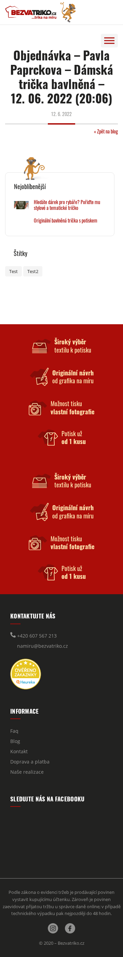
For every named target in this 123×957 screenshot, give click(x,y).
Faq (14, 731)
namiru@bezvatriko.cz (42, 646)
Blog (15, 741)
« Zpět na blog (106, 131)
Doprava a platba (30, 761)
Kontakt (19, 751)
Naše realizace (27, 772)
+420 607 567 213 (36, 635)
